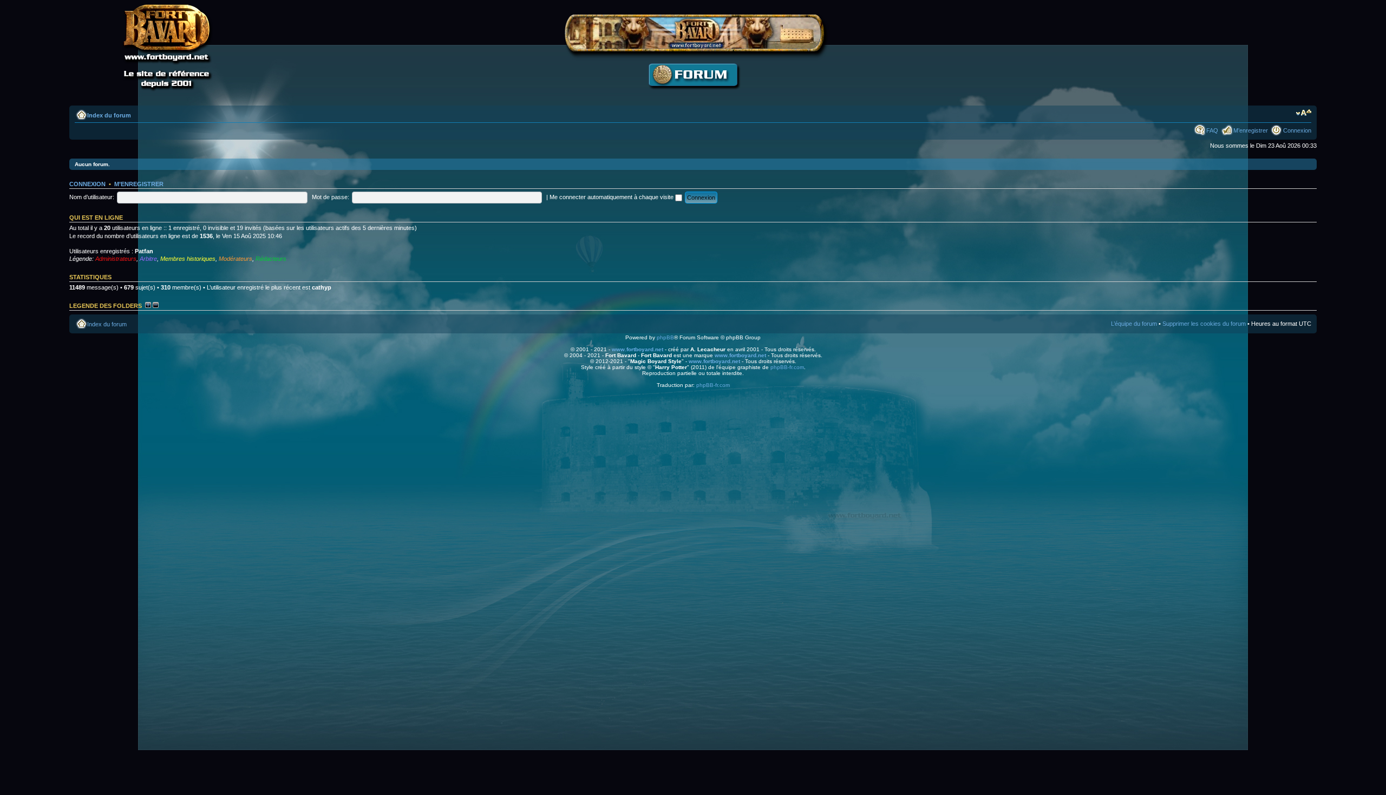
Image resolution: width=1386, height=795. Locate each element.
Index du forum (109, 115)
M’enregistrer (1250, 130)
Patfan (144, 251)
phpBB (665, 337)
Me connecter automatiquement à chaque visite (612, 197)
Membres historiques (187, 258)
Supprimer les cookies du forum (1204, 323)
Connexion (1297, 130)
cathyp (321, 287)
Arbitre (148, 258)
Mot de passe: (330, 197)
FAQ (1212, 130)
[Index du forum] (693, 95)
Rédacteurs (271, 258)
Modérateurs (235, 258)
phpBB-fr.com (787, 367)
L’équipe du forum (1134, 323)
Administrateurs (115, 258)
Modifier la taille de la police (1303, 113)
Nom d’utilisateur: (91, 197)
